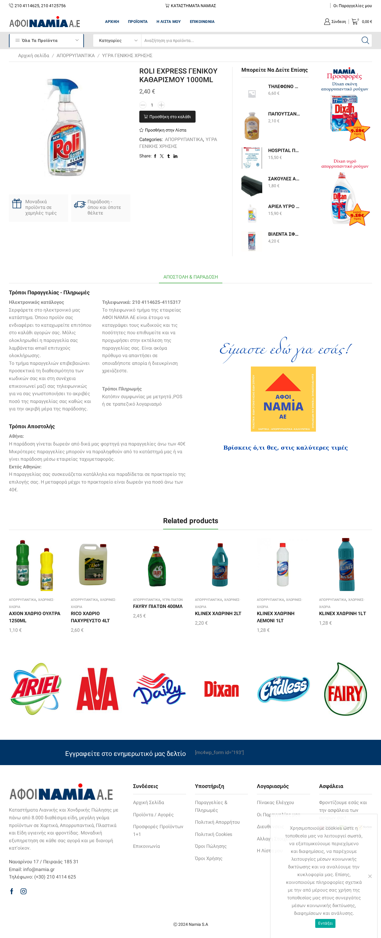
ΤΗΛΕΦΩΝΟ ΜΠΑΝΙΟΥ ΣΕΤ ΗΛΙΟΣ (285, 86)
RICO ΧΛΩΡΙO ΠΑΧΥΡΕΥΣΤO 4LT (90, 617)
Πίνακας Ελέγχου (275, 802)
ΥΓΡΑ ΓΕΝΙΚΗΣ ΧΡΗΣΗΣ (127, 55)
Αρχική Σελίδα (148, 802)
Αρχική (112, 21)
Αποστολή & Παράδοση (190, 277)
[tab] (190, 277)
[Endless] (283, 689)
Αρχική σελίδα (33, 55)
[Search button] (365, 40)
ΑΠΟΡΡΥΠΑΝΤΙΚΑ (76, 55)
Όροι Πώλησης (211, 846)
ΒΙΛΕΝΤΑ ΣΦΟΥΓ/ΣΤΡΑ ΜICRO (285, 234)
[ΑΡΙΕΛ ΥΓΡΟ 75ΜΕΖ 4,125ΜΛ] (251, 213)
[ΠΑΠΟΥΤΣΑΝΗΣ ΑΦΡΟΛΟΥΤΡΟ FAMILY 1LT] (251, 125)
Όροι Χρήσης (209, 858)
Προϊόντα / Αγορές (153, 814)
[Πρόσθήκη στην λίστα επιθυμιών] (25, 566)
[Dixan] (221, 688)
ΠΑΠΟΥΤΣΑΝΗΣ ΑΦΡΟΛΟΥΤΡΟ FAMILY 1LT (285, 114)
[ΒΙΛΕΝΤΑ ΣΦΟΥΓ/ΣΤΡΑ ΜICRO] (251, 241)
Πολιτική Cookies (213, 834)
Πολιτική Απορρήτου (217, 822)
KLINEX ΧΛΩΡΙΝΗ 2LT (218, 613)
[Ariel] (35, 688)
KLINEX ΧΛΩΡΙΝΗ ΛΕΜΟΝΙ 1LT (275, 617)
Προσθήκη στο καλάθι (170, 116)
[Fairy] (345, 689)
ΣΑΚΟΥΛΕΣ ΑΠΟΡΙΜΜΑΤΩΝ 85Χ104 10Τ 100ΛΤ (285, 179)
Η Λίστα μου (169, 21)
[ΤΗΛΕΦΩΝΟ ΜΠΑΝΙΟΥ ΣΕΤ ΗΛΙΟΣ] (251, 93)
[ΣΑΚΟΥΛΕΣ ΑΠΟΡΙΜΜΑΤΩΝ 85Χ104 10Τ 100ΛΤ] (251, 186)
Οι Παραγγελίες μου (352, 5)
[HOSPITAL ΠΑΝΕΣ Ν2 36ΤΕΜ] (251, 158)
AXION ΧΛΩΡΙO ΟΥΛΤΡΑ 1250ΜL (34, 617)
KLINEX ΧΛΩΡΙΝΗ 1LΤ (342, 613)
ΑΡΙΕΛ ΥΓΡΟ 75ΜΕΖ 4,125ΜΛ (285, 206)
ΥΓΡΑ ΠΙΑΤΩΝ (172, 600)
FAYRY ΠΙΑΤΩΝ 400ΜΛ (157, 606)
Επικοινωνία (202, 21)
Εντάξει (325, 923)
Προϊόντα (138, 21)
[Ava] (97, 688)
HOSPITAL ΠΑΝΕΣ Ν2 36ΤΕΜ (285, 150)
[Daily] (159, 689)
